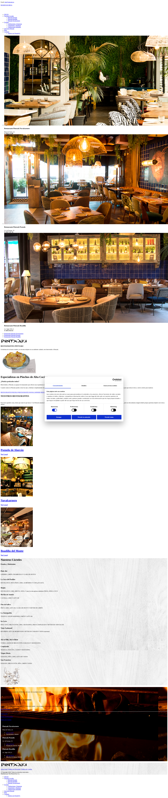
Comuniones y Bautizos (14, 25)
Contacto (6, 32)
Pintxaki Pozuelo (12, 17)
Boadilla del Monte (12, 550)
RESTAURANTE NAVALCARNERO (29, 392)
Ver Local (4, 454)
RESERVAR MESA (6, 5)
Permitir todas (109, 417)
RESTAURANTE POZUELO (9, 392)
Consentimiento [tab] (58, 385)
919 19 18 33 (10, 755)
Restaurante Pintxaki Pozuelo (12, 335)
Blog (5, 30)
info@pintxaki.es (9, 2)
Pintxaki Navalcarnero (14, 21)
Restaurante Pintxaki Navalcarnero (13, 333)
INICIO (6, 14)
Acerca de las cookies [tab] (110, 385)
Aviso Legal (4, 714)
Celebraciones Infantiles (14, 27)
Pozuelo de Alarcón (12, 450)
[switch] (74, 410)
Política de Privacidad (7, 717)
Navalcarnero (9, 500)
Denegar (58, 417)
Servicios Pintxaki (9, 28)
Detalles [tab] (84, 385)
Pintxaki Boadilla (12, 19)
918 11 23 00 (10, 732)
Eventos (6, 22)
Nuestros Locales (9, 16)
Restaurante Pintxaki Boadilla (12, 337)
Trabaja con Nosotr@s (14, 33)
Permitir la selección (84, 417)
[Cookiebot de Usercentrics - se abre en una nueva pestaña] (113, 380)
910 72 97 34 (10, 744)
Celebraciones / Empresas (15, 24)
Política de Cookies (6, 719)
